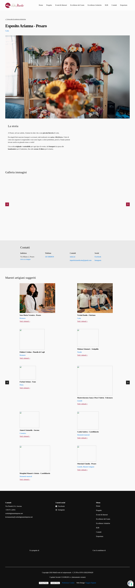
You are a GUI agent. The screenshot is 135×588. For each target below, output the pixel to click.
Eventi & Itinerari (61, 5)
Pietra (21, 385)
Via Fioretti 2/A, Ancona (13, 506)
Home (41, 5)
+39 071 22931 (10, 510)
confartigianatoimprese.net (14, 513)
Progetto (49, 5)
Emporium (123, 5)
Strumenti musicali (83, 435)
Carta (7, 31)
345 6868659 (49, 257)
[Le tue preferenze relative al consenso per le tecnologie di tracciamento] (131, 584)
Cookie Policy (55, 583)
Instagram (98, 260)
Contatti (114, 5)
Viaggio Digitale (90, 583)
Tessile (79, 352)
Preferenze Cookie (68, 583)
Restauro (23, 318)
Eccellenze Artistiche (95, 5)
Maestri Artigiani (88, 467)
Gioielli (79, 401)
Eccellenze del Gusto (77, 5)
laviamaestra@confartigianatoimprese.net (19, 517)
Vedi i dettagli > (25, 321)
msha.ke (72, 257)
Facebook (98, 257)
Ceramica (23, 433)
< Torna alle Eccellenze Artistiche (15, 19)
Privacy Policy (44, 583)
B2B (106, 5)
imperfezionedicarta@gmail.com (80, 260)
